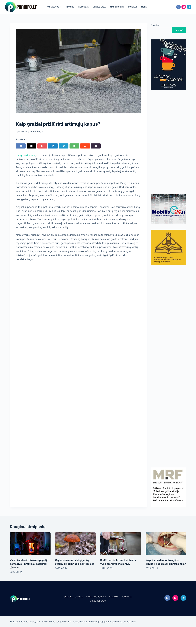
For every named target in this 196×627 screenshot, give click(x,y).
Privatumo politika (96, 597)
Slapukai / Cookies (73, 597)
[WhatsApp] (74, 146)
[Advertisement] (168, 142)
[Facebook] (178, 7)
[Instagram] (183, 7)
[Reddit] (85, 146)
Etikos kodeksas (98, 601)
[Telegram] (189, 7)
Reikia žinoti (36, 132)
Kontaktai (127, 597)
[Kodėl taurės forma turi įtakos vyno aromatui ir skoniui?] (120, 543)
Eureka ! (132, 7)
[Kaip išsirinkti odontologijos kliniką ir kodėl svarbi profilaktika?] (166, 543)
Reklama (113, 597)
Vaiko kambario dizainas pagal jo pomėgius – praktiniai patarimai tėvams (29, 564)
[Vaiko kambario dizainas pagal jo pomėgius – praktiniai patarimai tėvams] (30, 543)
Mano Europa (117, 7)
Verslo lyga (99, 7)
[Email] (96, 146)
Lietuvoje (83, 7)
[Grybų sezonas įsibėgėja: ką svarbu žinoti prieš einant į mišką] (75, 543)
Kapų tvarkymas (25, 155)
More (144, 7)
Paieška (155, 25)
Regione (70, 7)
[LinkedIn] (53, 146)
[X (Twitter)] (31, 146)
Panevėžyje (53, 7)
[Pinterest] (42, 146)
